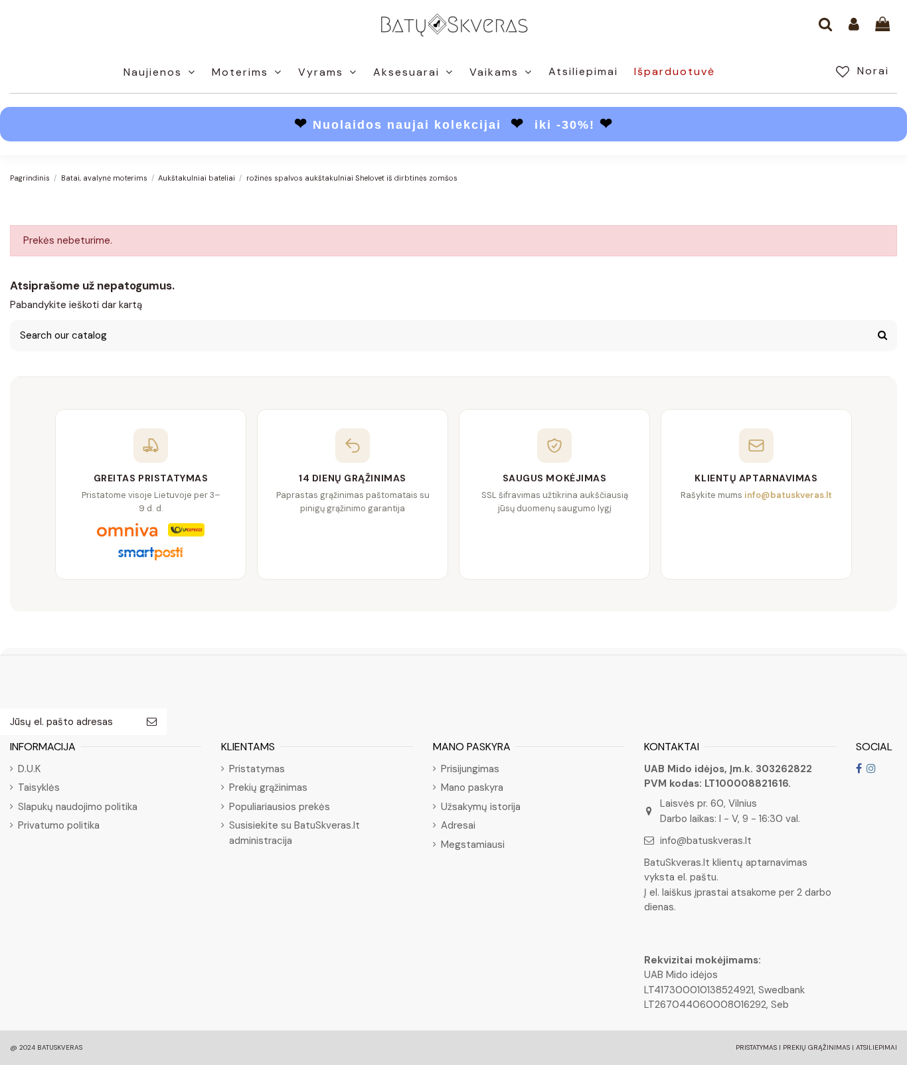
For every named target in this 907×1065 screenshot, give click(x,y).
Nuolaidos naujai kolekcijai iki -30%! (454, 124)
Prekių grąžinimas (268, 787)
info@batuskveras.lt (706, 840)
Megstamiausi (473, 844)
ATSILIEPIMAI (876, 1047)
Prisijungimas (470, 769)
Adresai (458, 825)
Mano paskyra (472, 787)
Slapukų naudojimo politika (77, 806)
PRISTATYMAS (756, 1047)
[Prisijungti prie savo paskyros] (854, 25)
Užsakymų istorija (481, 806)
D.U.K (29, 769)
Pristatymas (257, 769)
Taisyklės (39, 787)
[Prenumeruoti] (152, 722)
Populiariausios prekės (279, 806)
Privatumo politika (59, 825)
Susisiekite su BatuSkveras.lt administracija (294, 833)
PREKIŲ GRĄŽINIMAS (816, 1047)
